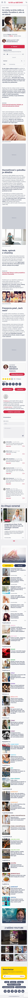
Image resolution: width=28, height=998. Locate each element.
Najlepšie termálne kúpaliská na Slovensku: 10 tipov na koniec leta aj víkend (18, 589)
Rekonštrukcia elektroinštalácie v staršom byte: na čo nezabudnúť (18, 819)
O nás (6, 982)
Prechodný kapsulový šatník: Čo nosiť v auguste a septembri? (18, 570)
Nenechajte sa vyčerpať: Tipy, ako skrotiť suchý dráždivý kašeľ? (17, 724)
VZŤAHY (13, 673)
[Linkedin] (22, 991)
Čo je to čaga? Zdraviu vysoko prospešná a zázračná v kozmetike (13, 273)
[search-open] (5, 2)
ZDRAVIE (13, 649)
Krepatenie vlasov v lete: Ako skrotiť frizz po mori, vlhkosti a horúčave (17, 606)
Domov (3, 7)
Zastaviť (14, 57)
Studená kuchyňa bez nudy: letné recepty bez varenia (18, 876)
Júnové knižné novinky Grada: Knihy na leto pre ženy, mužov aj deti (17, 900)
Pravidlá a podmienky (14, 984)
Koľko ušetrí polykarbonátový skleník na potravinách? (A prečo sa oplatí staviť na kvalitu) (18, 782)
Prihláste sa (6, 401)
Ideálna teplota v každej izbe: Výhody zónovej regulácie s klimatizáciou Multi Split (17, 853)
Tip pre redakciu (20, 987)
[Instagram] (5, 991)
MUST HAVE (14, 636)
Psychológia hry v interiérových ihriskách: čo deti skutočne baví (18, 771)
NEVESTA (13, 625)
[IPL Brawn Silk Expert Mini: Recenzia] (21, 957)
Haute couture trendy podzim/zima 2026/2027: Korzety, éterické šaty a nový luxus (17, 700)
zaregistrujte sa (8, 407)
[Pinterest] (15, 991)
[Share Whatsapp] (6, 384)
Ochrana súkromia (8, 987)
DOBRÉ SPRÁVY (15, 744)
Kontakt (13, 982)
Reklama (20, 982)
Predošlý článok (8, 389)
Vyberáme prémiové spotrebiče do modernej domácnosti (17, 866)
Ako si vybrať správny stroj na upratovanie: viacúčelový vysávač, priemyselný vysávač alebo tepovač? (18, 806)
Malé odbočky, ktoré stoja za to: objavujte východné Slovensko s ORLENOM (18, 747)
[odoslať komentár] (23, 436)
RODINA (13, 683)
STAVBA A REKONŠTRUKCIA (18, 815)
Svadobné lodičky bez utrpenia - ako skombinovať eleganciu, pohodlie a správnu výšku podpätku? (18, 629)
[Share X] (10, 384)
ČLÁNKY (13, 720)
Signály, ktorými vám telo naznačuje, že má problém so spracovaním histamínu (18, 663)
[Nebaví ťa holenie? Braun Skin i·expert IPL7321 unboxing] (7, 957)
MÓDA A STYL (14, 697)
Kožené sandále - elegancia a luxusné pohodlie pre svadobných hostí (18, 639)
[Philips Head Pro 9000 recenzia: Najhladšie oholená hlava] (21, 949)
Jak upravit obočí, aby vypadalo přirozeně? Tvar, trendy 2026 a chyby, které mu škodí (18, 711)
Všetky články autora (17, 374)
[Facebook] (12, 991)
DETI (12, 768)
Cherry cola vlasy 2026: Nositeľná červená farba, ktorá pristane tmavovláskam (17, 616)
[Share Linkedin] (16, 384)
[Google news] (19, 991)
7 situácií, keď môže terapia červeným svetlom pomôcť (18, 651)
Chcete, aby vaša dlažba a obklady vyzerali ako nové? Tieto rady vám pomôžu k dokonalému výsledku (18, 795)
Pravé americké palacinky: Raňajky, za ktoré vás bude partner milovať (12, 105)
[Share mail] (19, 384)
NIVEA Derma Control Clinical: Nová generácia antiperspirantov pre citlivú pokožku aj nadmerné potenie (18, 759)
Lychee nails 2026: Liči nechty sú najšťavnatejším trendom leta (18, 597)
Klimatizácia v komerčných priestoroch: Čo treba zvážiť (18, 828)
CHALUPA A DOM (15, 839)
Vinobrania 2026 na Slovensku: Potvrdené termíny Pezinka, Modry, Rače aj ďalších (17, 580)
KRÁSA (7, 7)
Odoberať (22, 976)
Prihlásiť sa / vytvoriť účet (14, 411)
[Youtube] (8, 991)
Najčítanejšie (8, 565)
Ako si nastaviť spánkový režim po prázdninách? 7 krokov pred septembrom (17, 687)
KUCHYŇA (13, 863)
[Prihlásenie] (2, 2)
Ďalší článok (20, 389)
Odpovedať (8, 446)
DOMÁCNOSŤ (14, 792)
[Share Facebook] (3, 384)
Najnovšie (20, 565)
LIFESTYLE (13, 755)
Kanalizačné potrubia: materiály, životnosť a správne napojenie (17, 842)
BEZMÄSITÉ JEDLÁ (15, 873)
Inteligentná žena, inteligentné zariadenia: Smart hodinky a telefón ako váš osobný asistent (17, 735)
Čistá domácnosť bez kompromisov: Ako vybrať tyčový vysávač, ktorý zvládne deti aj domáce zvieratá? (18, 891)
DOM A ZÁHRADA (15, 778)
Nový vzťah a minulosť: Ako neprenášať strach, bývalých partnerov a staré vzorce (18, 677)
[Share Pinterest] (13, 384)
